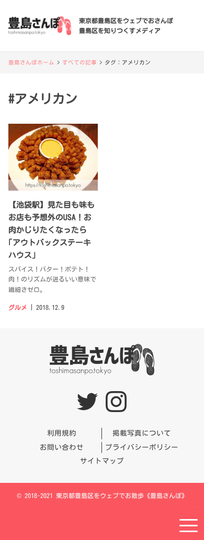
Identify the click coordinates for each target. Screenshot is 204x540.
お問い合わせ (62, 447)
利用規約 (61, 433)
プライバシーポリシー (141, 447)
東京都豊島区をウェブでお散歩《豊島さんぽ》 (122, 495)
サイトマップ (102, 461)
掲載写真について (141, 433)
